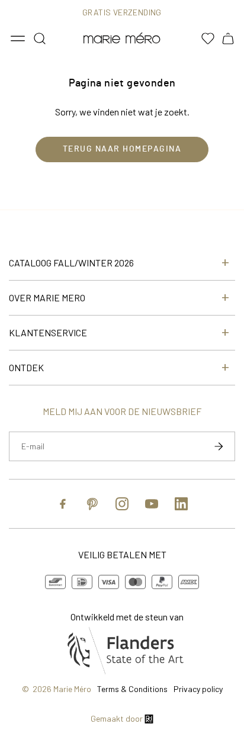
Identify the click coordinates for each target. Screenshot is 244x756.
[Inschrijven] (218, 446)
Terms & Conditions (132, 689)
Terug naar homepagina (122, 149)
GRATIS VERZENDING (122, 12)
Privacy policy (198, 689)
